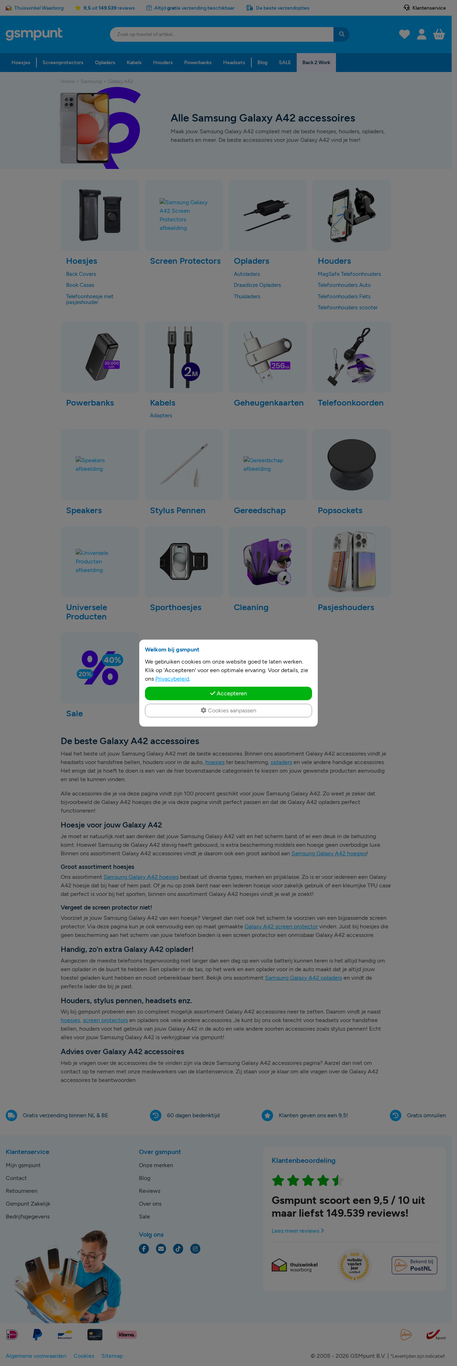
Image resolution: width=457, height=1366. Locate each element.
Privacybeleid (172, 678)
